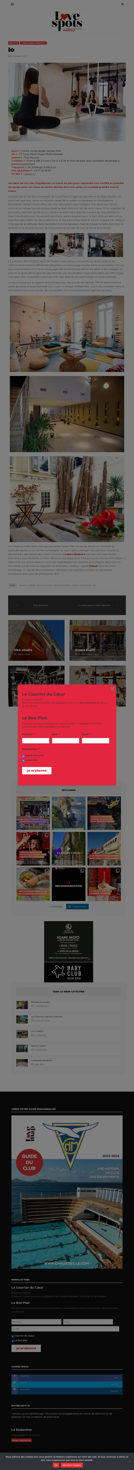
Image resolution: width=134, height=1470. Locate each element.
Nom (56, 734)
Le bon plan (31, 760)
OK (56, 1465)
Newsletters (31, 749)
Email (86, 734)
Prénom (28, 734)
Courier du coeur (34, 755)
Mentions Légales (71, 1465)
